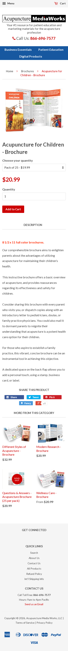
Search (34, 552)
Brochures (27, 71)
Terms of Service (24, 622)
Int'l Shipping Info (34, 578)
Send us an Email (34, 604)
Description (33, 224)
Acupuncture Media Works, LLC (44, 618)
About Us (34, 558)
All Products (34, 568)
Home (9, 71)
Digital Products (30, 56)
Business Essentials (18, 49)
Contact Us (34, 563)
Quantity (8, 189)
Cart (62, 3)
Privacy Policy (44, 622)
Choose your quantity (17, 160)
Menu (10, 3)
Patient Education (50, 49)
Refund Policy (34, 573)
